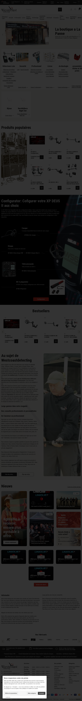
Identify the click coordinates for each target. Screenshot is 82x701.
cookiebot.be (7, 697)
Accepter (41, 693)
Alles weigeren (32, 693)
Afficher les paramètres (11, 693)
